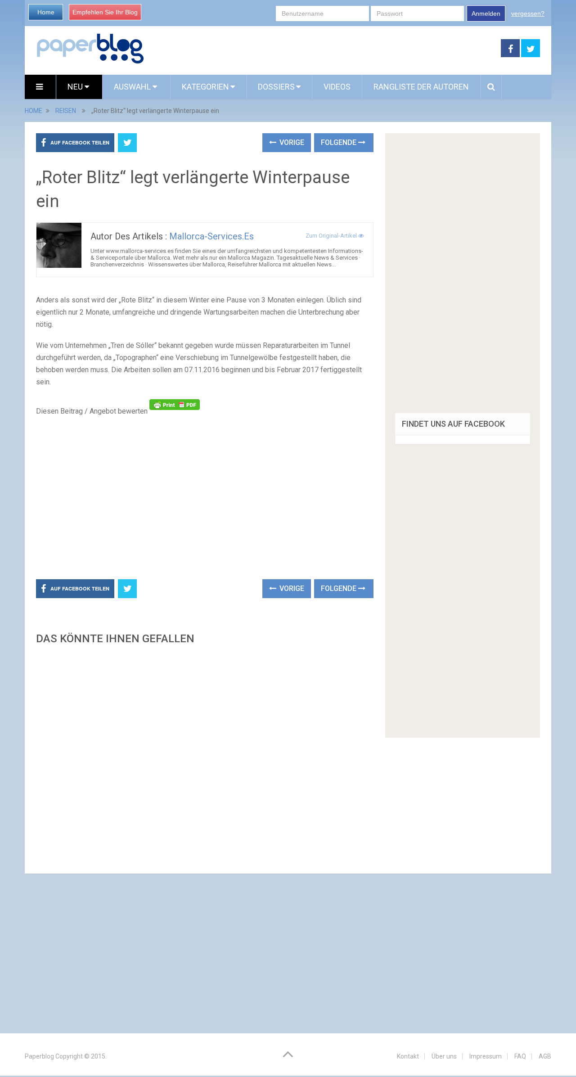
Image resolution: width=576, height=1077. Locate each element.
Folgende (339, 142)
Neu (76, 86)
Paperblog (39, 1056)
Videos (337, 86)
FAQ (520, 1056)
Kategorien (205, 86)
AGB (545, 1056)
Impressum (485, 1056)
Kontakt (408, 1056)
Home (45, 12)
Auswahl (133, 86)
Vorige (291, 142)
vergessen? (527, 13)
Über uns (444, 1056)
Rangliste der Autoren (421, 86)
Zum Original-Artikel (332, 235)
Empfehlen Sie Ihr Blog (105, 12)
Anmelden (486, 13)
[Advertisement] (322, 48)
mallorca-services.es (211, 236)
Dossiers (276, 86)
